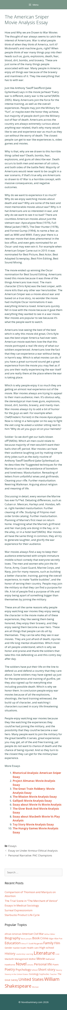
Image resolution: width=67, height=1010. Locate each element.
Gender (8, 947)
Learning (29, 954)
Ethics (23, 944)
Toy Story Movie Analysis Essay (33, 824)
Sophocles (44, 974)
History (10, 953)
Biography (12, 938)
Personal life (43, 964)
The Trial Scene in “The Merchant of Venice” (31, 901)
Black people (26, 939)
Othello (30, 965)
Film (57, 943)
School (34, 970)
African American (13, 934)
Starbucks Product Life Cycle (22, 915)
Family (48, 943)
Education (13, 943)
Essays (12, 846)
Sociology (34, 974)
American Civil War (33, 934)
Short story (46, 969)
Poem (56, 964)
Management (21, 958)
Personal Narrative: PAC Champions (30, 855)
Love (57, 954)
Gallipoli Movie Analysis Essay (32, 800)
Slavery (59, 970)
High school (46, 947)
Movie (40, 959)
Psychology (23, 970)
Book (36, 938)
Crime (44, 938)
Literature (44, 953)
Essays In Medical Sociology (22, 905)
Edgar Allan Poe (55, 938)
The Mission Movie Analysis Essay (35, 796)
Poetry (10, 969)
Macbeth (9, 958)
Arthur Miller (49, 934)
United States (31, 979)
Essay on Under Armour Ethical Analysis (33, 850)
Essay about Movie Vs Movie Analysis (37, 804)
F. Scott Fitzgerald (35, 943)
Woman (35, 987)
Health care (33, 947)
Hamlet (16, 947)
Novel (21, 964)
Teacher (53, 974)
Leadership (20, 954)
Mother (32, 959)
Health (23, 948)
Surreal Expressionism (18, 910)
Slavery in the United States (16, 974)
